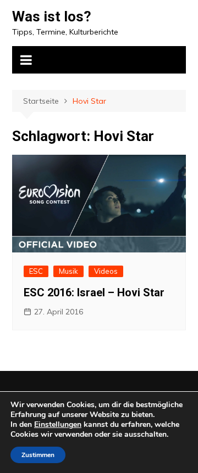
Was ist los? (51, 16)
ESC (36, 271)
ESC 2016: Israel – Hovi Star (94, 292)
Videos (106, 271)
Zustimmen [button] (37, 455)
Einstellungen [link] (57, 424)
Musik (68, 271)
